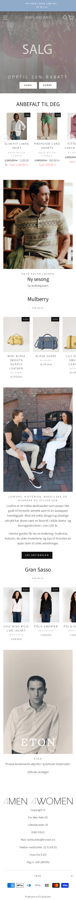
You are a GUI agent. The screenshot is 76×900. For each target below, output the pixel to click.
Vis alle (38, 308)
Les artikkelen (37, 555)
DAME (28, 85)
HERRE (47, 85)
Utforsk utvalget (38, 772)
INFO (37, 875)
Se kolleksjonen (38, 286)
